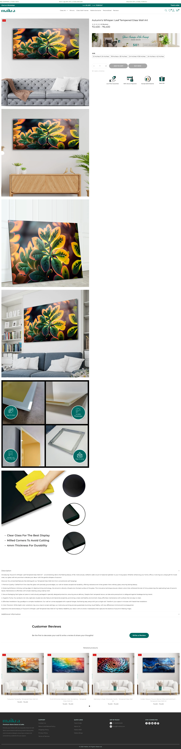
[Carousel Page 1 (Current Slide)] (89, 706)
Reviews (116, 10)
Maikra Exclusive (95, 10)
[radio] (101, 56)
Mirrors (72, 10)
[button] (98, 71)
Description (6, 571)
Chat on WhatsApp (8, 5)
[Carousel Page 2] (91, 706)
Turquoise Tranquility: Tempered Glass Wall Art (22, 699)
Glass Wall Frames (82, 10)
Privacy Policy (43, 733)
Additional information (11, 614)
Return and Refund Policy (46, 726)
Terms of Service (43, 736)
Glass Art (63, 10)
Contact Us (42, 723)
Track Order (78, 723)
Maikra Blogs (78, 733)
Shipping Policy (43, 730)
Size (93, 53)
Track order (175, 5)
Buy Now (137, 66)
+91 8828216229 (117, 723)
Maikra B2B (78, 730)
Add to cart (118, 66)
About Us (77, 726)
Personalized (107, 10)
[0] (170, 10)
